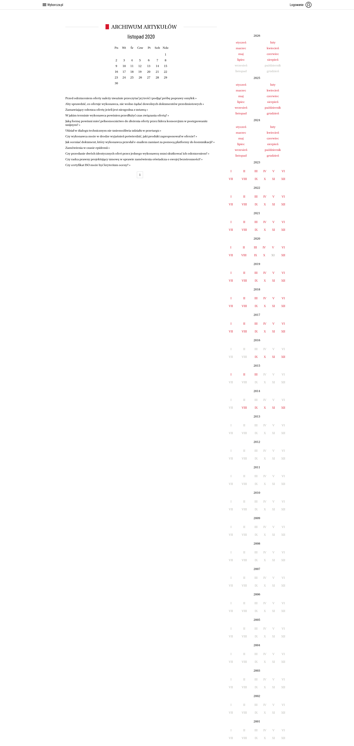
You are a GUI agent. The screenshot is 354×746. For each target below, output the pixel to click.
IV (264, 171)
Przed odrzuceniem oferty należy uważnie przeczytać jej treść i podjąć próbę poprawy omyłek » (131, 98)
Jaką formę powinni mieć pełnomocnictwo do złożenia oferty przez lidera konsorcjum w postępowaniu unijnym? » (136, 123)
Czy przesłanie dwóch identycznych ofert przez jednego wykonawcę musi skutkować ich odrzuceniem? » (137, 153)
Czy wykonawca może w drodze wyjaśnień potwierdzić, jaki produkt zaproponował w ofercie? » (131, 136)
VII (231, 179)
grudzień (273, 113)
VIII (244, 179)
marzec (241, 48)
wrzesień (241, 107)
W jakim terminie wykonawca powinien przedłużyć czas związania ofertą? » (117, 115)
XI (273, 179)
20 (148, 72)
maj (241, 54)
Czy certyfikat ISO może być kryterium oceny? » (97, 165)
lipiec (241, 59)
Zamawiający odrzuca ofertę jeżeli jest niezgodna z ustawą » (106, 109)
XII (283, 179)
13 (148, 66)
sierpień (272, 59)
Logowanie (297, 5)
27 (148, 77)
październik (273, 107)
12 (140, 66)
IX (256, 179)
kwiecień (273, 48)
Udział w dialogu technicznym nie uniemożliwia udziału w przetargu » (113, 130)
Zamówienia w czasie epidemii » (87, 148)
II (244, 171)
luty (273, 42)
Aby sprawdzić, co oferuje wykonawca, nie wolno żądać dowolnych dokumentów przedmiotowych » (134, 104)
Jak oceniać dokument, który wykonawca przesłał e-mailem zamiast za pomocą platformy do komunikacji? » (140, 142)
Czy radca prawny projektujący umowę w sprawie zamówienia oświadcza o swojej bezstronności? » (134, 159)
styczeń (241, 42)
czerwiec (273, 54)
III (256, 171)
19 (140, 72)
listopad (241, 113)
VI (283, 171)
